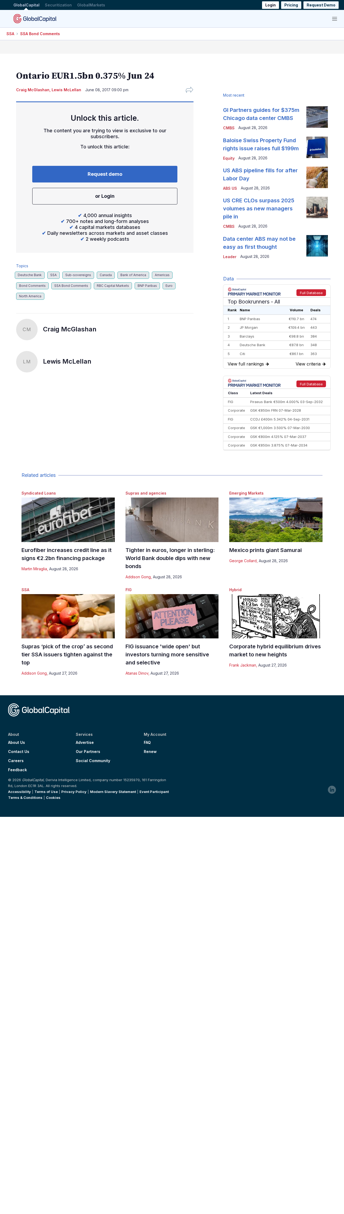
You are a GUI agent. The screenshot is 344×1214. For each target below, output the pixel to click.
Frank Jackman (242, 665)
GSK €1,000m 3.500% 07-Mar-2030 (280, 428)
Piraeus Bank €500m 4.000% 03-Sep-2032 (286, 402)
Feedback (17, 770)
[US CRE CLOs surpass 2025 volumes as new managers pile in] (317, 207)
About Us (16, 742)
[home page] (34, 18)
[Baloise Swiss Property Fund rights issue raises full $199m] (317, 147)
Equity (229, 158)
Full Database (311, 293)
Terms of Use (46, 791)
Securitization (58, 5)
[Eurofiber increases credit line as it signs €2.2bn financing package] (68, 520)
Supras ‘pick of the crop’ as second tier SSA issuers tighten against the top (67, 654)
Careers (16, 761)
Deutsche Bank (30, 275)
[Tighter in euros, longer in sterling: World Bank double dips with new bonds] (172, 520)
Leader (229, 256)
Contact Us (18, 752)
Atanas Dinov (137, 673)
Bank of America (133, 275)
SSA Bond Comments (40, 33)
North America (30, 296)
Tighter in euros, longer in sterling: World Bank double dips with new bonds (170, 558)
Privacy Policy (74, 791)
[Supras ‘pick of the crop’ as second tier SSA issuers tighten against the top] (68, 616)
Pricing (291, 5)
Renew (150, 752)
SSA (10, 33)
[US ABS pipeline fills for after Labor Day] (317, 177)
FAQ (147, 742)
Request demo (105, 174)
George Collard (243, 560)
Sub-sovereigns (78, 275)
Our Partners (88, 752)
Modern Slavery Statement (113, 791)
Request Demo (321, 5)
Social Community (93, 761)
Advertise (85, 742)
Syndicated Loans (39, 493)
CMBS (229, 128)
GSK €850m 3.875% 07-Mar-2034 (278, 445)
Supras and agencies (146, 493)
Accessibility (19, 791)
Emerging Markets (246, 493)
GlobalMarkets (91, 5)
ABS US (230, 188)
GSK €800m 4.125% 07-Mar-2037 (278, 436)
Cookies (53, 797)
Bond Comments (32, 286)
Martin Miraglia (34, 568)
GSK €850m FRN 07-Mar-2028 (275, 410)
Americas (162, 275)
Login (270, 5)
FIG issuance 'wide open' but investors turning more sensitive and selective (167, 654)
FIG (129, 589)
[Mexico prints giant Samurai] (275, 520)
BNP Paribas (147, 286)
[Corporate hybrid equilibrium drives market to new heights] (275, 616)
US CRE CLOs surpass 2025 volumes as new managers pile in (258, 208)
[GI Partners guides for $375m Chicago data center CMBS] (317, 117)
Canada (106, 275)
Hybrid (235, 589)
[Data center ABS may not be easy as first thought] (317, 246)
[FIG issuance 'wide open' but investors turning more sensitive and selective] (172, 616)
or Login (104, 196)
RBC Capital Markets (113, 286)
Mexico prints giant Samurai (265, 550)
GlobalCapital (26, 5)
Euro (169, 286)
